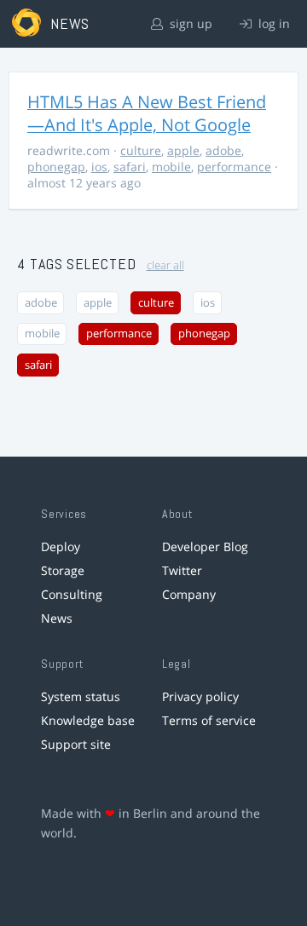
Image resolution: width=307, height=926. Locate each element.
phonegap (56, 166)
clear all (165, 265)
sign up (189, 23)
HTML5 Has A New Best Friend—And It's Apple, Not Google (146, 113)
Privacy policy (200, 696)
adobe (223, 150)
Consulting (71, 594)
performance (234, 166)
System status (80, 696)
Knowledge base (88, 720)
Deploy (60, 546)
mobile (171, 166)
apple (183, 150)
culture (140, 150)
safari (129, 166)
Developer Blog (205, 546)
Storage (62, 570)
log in (272, 23)
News (56, 618)
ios (99, 166)
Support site (76, 744)
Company (189, 594)
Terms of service (209, 720)
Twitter (182, 570)
